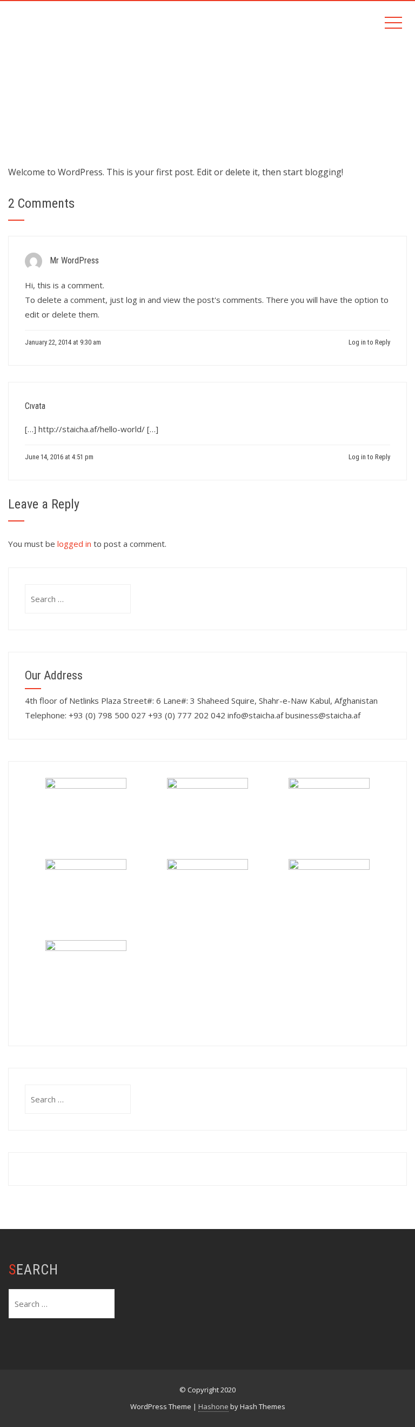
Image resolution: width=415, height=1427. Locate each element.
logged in (74, 543)
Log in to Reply (369, 342)
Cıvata (35, 406)
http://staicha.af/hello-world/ (91, 429)
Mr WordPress (74, 260)
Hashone (213, 1406)
